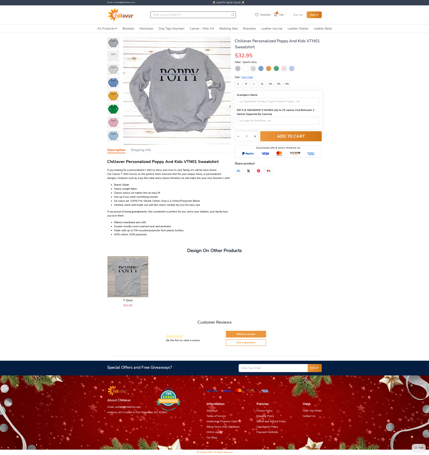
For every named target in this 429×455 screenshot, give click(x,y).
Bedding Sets (229, 29)
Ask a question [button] (246, 342)
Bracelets (249, 29)
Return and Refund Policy (271, 421)
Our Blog (211, 437)
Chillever (203, 452)
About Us (212, 411)
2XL (270, 83)
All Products (105, 29)
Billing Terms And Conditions (223, 427)
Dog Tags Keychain (171, 29)
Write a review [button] (245, 334)
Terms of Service (216, 416)
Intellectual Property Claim (221, 421)
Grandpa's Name (247, 95)
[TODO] (238, 171)
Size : (244, 77)
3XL (279, 83)
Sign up (314, 368)
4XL (287, 83)
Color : (246, 62)
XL (262, 83)
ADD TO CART (291, 136)
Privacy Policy (264, 411)
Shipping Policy (265, 416)
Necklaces (146, 29)
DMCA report (214, 432)
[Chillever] (120, 14)
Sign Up (298, 15)
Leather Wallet (298, 29)
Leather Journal (271, 29)
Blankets (128, 29)
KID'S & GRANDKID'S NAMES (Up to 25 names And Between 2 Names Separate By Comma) (275, 112)
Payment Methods (267, 432)
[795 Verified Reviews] (168, 413)
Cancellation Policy (267, 427)
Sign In (314, 15)
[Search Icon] (232, 14)
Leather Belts (323, 29)
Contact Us (309, 416)
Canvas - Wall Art (202, 29)
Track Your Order (312, 411)
